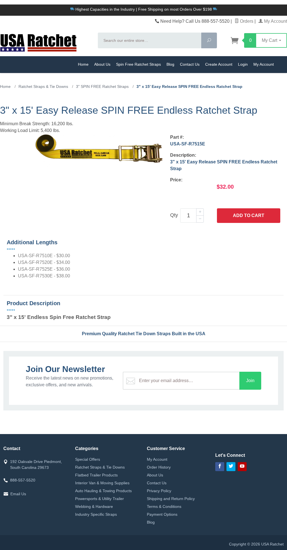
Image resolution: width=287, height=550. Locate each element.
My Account (275, 21)
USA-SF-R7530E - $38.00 (44, 275)
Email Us (18, 494)
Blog (170, 64)
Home (83, 64)
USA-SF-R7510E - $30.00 (44, 255)
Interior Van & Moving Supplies (102, 483)
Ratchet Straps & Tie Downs (100, 467)
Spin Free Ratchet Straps (138, 64)
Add (248, 215)
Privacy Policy (159, 491)
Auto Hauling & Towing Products (103, 491)
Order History (159, 467)
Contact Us (190, 64)
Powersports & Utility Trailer (99, 498)
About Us (102, 64)
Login (243, 64)
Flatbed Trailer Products (96, 475)
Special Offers (87, 459)
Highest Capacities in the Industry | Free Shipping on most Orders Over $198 (143, 9)
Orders (246, 21)
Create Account (218, 64)
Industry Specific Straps (96, 514)
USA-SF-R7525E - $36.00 (44, 269)
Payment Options (162, 514)
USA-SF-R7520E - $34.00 (44, 262)
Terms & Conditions (164, 506)
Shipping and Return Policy (171, 498)
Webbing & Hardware (94, 506)
